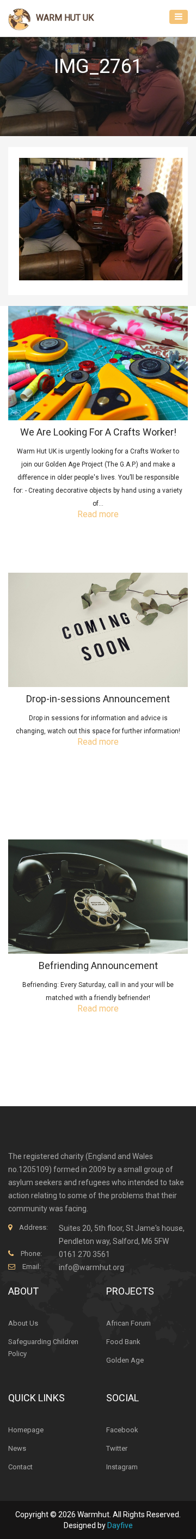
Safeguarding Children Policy (43, 1348)
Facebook (122, 1430)
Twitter (116, 1448)
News (17, 1448)
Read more (98, 514)
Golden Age (125, 1360)
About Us (23, 1323)
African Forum (128, 1323)
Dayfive (120, 1525)
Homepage (26, 1430)
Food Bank (123, 1342)
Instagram (122, 1467)
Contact (20, 1467)
